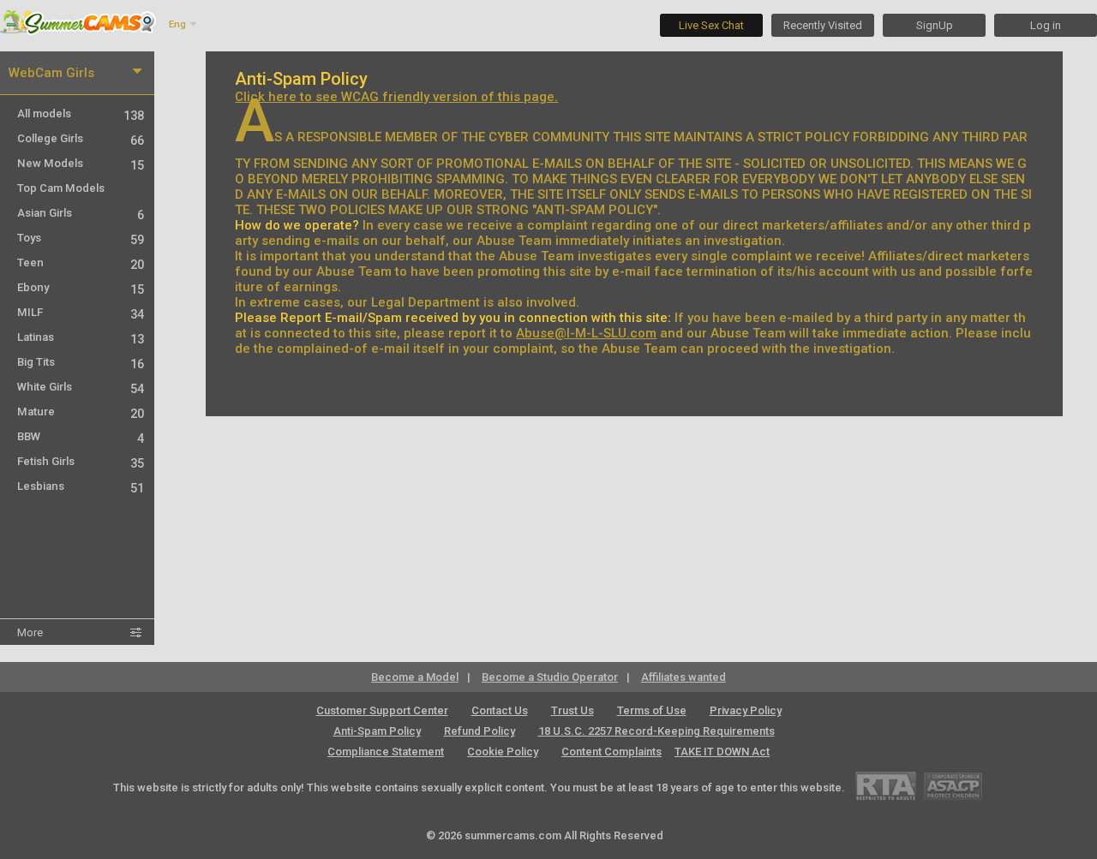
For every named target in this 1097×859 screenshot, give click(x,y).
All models (80, 113)
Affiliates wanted (683, 677)
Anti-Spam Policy (377, 731)
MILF (80, 312)
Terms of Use (651, 710)
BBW (80, 436)
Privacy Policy (746, 710)
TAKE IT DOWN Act (722, 751)
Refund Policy (479, 731)
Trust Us (572, 710)
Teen (80, 262)
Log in (1045, 25)
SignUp (934, 25)
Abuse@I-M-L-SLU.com (586, 333)
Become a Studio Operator (550, 677)
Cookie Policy (502, 751)
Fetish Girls (80, 461)
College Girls (80, 138)
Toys (80, 237)
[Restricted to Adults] (886, 786)
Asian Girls (80, 212)
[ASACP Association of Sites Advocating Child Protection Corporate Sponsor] (952, 786)
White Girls (80, 386)
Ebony (80, 287)
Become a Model (415, 677)
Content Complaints (611, 751)
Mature (80, 411)
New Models (80, 163)
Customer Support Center (382, 710)
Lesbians (80, 486)
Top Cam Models (61, 188)
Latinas (80, 337)
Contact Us (499, 710)
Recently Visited (822, 25)
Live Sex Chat (711, 25)
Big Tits (80, 361)
